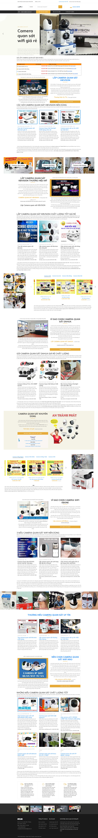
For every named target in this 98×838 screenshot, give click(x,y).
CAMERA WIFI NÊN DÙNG (65, 686)
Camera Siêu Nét (77, 276)
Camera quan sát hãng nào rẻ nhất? (33, 443)
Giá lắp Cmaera (43, 297)
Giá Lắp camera (63, 298)
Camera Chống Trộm (41, 457)
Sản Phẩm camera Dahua (65, 349)
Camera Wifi (47, 276)
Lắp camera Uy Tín (42, 826)
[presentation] (3, 34)
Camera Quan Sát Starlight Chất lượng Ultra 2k (47, 129)
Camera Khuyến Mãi (34, 479)
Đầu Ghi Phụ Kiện (56, 11)
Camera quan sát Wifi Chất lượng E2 (47, 716)
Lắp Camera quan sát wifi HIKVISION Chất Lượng (26, 716)
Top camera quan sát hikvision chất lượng (27, 638)
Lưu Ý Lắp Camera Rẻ (53, 828)
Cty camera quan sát (53, 824)
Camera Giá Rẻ (76, 6)
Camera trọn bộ (56, 276)
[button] (63, 304)
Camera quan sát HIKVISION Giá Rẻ (65, 101)
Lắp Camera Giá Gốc (42, 824)
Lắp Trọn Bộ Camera (43, 11)
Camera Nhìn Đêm (30, 457)
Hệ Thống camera (53, 826)
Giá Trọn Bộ (73, 66)
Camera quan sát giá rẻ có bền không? (33, 446)
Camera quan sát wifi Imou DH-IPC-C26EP (47, 754)
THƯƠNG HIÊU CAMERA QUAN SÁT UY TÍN (49, 615)
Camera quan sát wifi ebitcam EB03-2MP (27, 754)
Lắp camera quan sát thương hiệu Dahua (48, 638)
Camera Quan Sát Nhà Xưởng (34, 477)
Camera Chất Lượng (43, 295)
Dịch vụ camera (41, 822)
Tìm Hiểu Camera (41, 828)
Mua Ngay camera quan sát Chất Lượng (33, 433)
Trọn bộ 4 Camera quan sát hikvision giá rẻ (26, 129)
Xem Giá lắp (69, 71)
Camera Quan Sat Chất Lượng (74, 1)
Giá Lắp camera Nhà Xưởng (14, 479)
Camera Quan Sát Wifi (63, 1)
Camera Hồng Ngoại (18, 457)
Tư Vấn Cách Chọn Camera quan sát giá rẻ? (33, 440)
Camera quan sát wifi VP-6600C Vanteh (69, 754)
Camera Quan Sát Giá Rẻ (63, 296)
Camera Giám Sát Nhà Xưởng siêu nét (14, 477)
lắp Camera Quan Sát (83, 296)
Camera (31, 6)
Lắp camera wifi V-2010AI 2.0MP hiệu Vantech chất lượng (70, 718)
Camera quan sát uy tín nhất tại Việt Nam (70, 129)
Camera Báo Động (67, 276)
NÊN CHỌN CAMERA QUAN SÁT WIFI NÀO (65, 658)
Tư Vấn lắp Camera (70, 11)
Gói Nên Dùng (83, 298)
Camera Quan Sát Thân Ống (54, 477)
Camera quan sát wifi (53, 822)
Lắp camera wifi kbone (65, 526)
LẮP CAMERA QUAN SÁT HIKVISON (65, 78)
